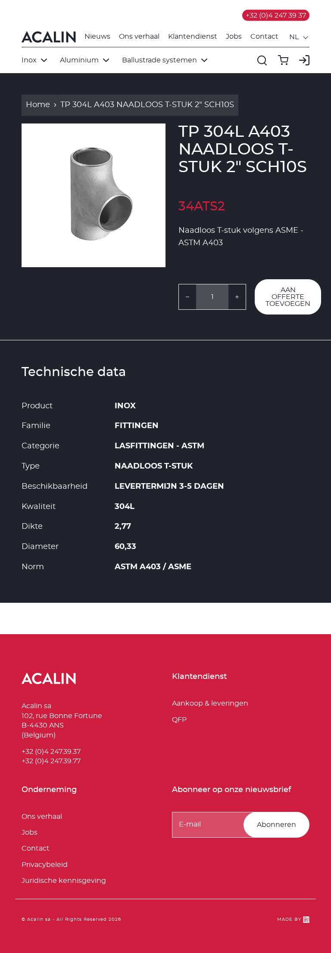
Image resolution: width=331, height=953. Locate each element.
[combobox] (299, 37)
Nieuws (97, 36)
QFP (179, 719)
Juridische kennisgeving (64, 880)
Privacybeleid (45, 864)
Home (38, 105)
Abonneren (276, 824)
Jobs (234, 36)
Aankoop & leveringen (210, 703)
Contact (264, 36)
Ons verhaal (139, 36)
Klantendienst (192, 36)
